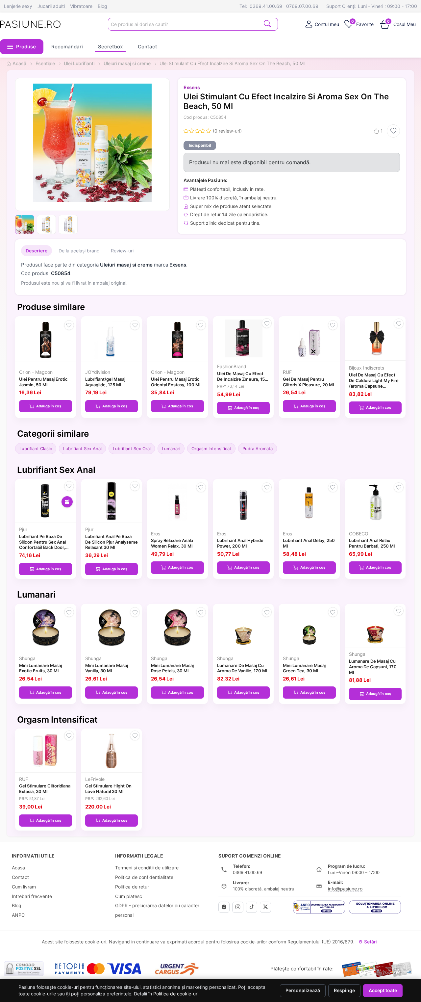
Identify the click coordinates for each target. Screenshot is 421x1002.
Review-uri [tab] (122, 250)
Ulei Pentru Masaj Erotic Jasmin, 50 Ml (43, 381)
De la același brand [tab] (79, 250)
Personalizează (302, 990)
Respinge (344, 990)
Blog (102, 6)
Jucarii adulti (51, 6)
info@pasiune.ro (345, 888)
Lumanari (171, 448)
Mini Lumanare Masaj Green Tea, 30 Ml (304, 668)
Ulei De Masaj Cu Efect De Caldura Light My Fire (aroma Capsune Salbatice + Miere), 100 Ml (374, 385)
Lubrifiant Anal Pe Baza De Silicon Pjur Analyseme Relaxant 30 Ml (111, 542)
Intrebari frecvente (32, 896)
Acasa (18, 867)
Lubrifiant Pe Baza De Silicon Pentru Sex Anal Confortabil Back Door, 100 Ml (42, 544)
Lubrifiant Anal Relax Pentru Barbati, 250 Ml (372, 543)
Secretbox (110, 46)
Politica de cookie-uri (175, 993)
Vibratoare (81, 6)
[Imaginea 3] (68, 224)
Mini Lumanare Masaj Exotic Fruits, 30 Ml (40, 668)
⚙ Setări (368, 941)
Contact (147, 46)
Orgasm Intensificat (211, 448)
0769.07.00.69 (302, 6)
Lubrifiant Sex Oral (132, 448)
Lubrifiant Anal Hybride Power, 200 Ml (240, 543)
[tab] (322, 24)
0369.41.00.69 (266, 6)
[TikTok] (251, 907)
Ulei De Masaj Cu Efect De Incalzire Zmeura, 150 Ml (242, 379)
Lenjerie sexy (18, 6)
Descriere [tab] (36, 250)
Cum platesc (128, 896)
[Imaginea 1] (24, 224)
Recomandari (67, 46)
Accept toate (383, 990)
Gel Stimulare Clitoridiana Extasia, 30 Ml (44, 788)
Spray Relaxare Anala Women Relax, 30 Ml (172, 543)
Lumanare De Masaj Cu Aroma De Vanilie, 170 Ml (242, 668)
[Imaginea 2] (46, 224)
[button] (21, 46)
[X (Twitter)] (265, 907)
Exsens (192, 87)
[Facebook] (224, 907)
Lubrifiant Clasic (35, 448)
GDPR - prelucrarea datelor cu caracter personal (157, 910)
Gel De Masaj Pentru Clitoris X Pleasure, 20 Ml (308, 381)
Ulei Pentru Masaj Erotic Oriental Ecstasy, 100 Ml (175, 381)
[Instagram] (237, 907)
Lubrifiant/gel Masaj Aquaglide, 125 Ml (105, 381)
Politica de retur (132, 886)
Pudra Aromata (257, 448)
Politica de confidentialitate (144, 877)
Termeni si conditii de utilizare (147, 867)
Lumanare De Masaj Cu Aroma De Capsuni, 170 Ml (373, 666)
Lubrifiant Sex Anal (82, 448)
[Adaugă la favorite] (393, 131)
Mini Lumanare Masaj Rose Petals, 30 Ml (172, 668)
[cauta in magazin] (267, 23)
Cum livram (24, 886)
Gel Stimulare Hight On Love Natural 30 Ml (108, 788)
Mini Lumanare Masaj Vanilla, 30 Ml (106, 668)
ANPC (18, 915)
